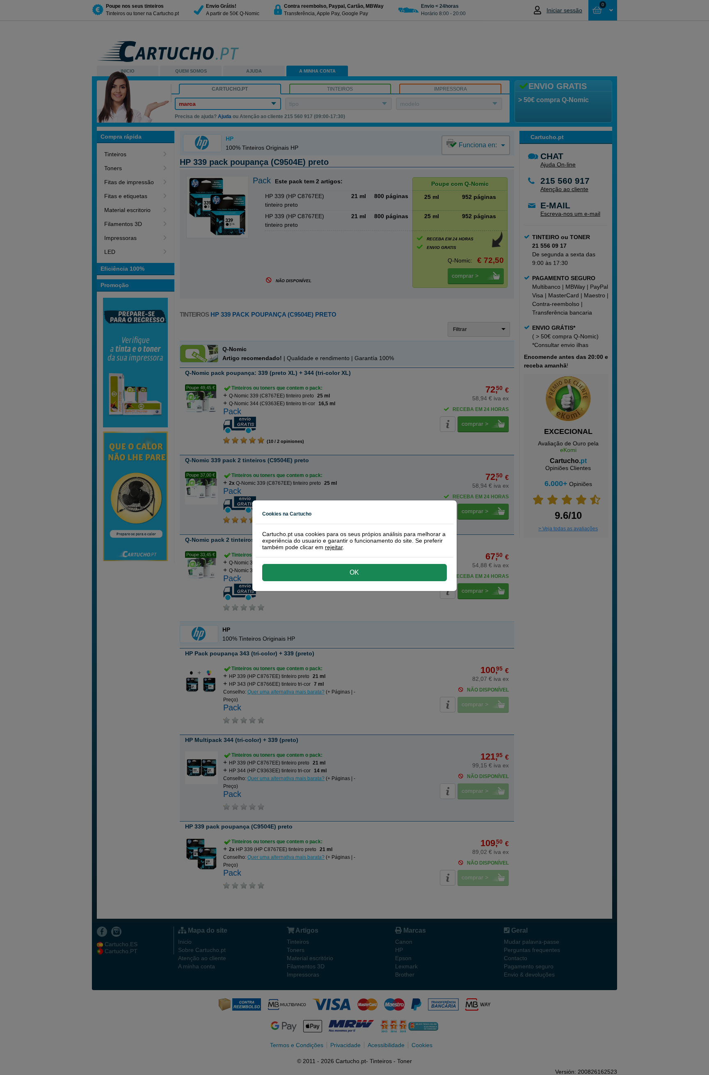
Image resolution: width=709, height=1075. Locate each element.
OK (354, 572)
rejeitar (334, 547)
